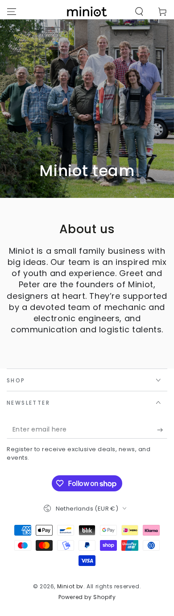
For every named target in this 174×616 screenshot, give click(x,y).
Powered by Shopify (87, 597)
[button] (139, 11)
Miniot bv (70, 586)
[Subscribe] (162, 430)
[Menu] (11, 11)
